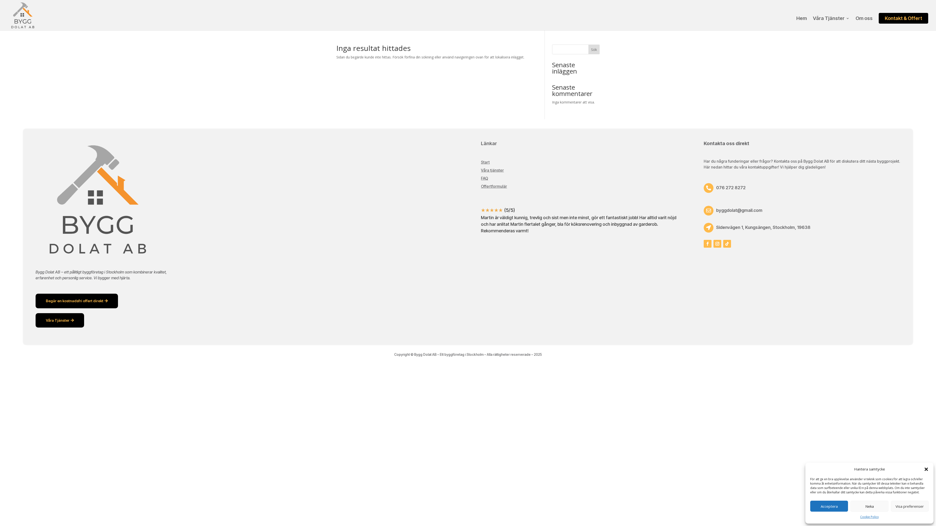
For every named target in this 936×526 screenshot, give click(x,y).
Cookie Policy (869, 517)
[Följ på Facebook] (708, 244)
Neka (869, 506)
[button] (926, 469)
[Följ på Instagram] (717, 244)
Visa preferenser (910, 506)
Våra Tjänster (829, 19)
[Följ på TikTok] (727, 244)
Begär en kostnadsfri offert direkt (74, 301)
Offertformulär (494, 186)
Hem (801, 19)
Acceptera (829, 506)
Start (485, 162)
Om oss (864, 19)
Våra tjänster (492, 170)
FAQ (484, 178)
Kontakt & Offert (903, 18)
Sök (594, 49)
